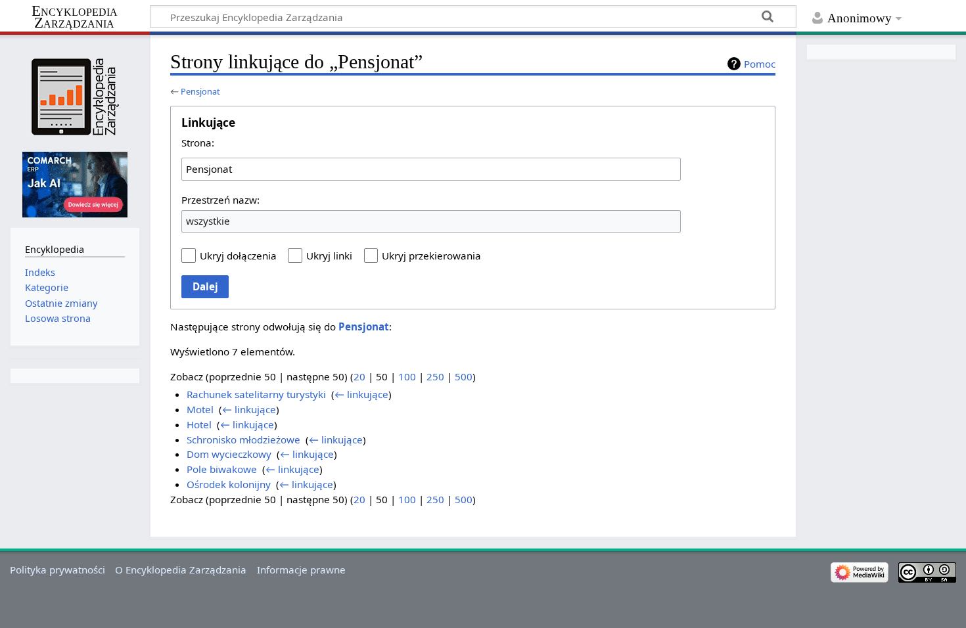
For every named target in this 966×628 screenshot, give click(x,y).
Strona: (197, 142)
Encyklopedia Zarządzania (75, 17)
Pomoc (759, 63)
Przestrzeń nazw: (220, 199)
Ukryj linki (329, 255)
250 (435, 376)
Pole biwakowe (222, 469)
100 (407, 376)
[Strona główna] (74, 97)
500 (463, 376)
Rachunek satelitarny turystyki (256, 394)
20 (359, 376)
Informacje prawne (301, 569)
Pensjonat (200, 91)
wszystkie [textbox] (208, 220)
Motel (200, 409)
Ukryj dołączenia (238, 255)
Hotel (199, 424)
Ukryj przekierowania (431, 255)
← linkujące (361, 394)
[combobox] (431, 169)
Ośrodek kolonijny (229, 484)
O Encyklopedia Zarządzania (180, 569)
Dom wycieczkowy (229, 453)
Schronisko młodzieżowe (243, 439)
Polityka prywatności (57, 569)
